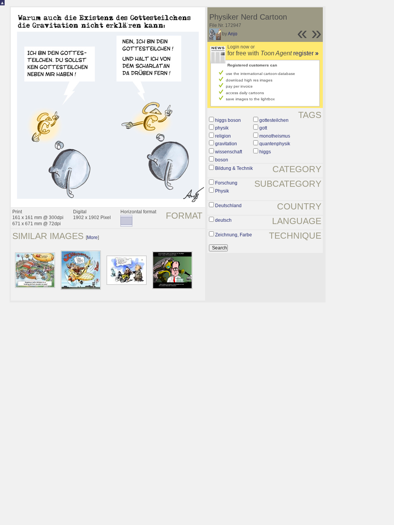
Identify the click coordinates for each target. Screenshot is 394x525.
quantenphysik (274, 143)
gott (263, 128)
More (92, 237)
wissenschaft (228, 152)
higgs (265, 152)
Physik (222, 191)
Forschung (226, 183)
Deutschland (228, 205)
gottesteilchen (274, 120)
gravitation (226, 143)
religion (223, 136)
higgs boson (228, 120)
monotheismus (274, 136)
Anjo (232, 34)
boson (221, 160)
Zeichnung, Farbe (233, 235)
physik (222, 128)
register (306, 53)
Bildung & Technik (234, 168)
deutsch (223, 220)
